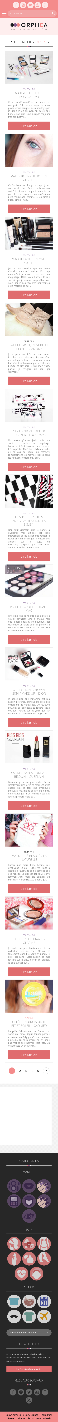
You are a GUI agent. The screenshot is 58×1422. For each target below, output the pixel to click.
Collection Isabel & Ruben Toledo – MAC (29, 433)
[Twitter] (30, 5)
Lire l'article (29, 126)
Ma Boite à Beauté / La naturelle (29, 858)
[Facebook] (16, 5)
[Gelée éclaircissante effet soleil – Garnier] (29, 996)
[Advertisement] (29, 1116)
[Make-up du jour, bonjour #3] (29, 67)
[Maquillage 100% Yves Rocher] (29, 233)
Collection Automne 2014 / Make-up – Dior (29, 692)
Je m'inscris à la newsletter (29, 1368)
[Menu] (4, 14)
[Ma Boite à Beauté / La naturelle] (29, 830)
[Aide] (45, 5)
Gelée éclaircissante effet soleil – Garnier (29, 1024)
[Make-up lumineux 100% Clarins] (29, 150)
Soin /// (29, 1018)
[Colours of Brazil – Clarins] (29, 913)
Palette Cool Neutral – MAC (29, 609)
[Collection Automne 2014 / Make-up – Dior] (29, 664)
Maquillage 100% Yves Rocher (29, 261)
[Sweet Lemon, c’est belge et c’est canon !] (29, 319)
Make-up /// (29, 89)
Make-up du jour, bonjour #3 (29, 95)
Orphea (34, 1414)
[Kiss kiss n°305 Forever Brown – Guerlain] (29, 747)
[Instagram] (23, 5)
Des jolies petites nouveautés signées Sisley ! (29, 521)
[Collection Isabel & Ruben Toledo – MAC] (29, 405)
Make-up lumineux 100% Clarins (29, 178)
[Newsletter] (37, 5)
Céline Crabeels (43, 1418)
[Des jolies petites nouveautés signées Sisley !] (29, 491)
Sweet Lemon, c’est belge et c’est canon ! (29, 347)
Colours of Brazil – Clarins (29, 941)
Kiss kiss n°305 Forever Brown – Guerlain (29, 775)
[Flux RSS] (29, 1400)
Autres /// (29, 341)
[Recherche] (53, 13)
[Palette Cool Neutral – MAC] (29, 581)
